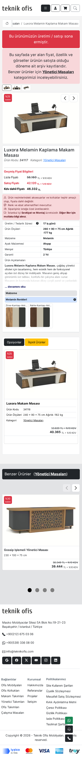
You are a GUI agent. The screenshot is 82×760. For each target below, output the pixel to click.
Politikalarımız (56, 679)
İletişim (32, 701)
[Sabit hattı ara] (69, 738)
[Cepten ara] (69, 729)
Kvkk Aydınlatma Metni (61, 702)
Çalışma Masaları (12, 712)
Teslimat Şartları (56, 724)
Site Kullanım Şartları (59, 685)
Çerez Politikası (56, 707)
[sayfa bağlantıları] (45, 8)
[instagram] (45, 660)
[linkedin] (55, 660)
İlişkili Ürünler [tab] (36, 342)
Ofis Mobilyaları (11, 685)
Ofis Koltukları (10, 690)
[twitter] (26, 660)
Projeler (32, 696)
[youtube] (36, 660)
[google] (6, 660)
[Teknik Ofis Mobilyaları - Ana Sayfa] (17, 8)
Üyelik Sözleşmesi (58, 691)
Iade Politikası (55, 718)
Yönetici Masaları (58, 72)
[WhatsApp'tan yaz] (69, 720)
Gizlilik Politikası (56, 713)
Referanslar (34, 690)
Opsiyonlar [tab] (14, 342)
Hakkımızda (35, 685)
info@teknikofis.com (20, 651)
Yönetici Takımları (12, 701)
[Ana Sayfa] (6, 23)
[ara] (75, 8)
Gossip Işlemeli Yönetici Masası (26, 550)
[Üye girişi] (55, 8)
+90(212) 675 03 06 (19, 634)
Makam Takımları (12, 696)
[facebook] (16, 660)
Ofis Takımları (10, 707)
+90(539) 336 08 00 (20, 642)
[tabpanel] (41, 401)
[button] (76, 488)
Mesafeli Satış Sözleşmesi (63, 696)
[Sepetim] (65, 8)
